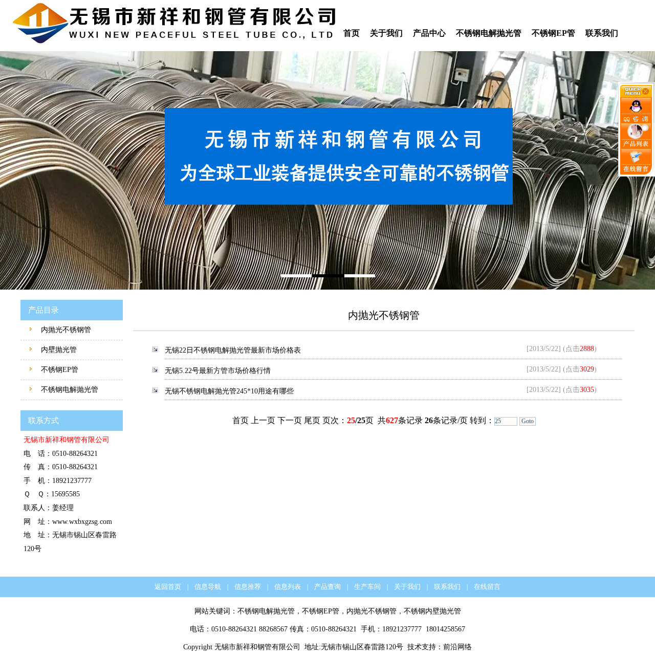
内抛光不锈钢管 (65, 330)
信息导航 (207, 586)
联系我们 (601, 33)
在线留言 (487, 586)
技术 (414, 647)
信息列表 (287, 586)
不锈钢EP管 (553, 33)
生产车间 (367, 586)
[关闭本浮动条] (636, 95)
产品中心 (429, 33)
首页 (351, 33)
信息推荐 (247, 586)
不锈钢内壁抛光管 (432, 611)
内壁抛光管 (58, 350)
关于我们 (386, 33)
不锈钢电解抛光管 (488, 33)
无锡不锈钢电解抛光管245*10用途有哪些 (229, 391)
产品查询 (327, 586)
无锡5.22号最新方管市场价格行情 (218, 371)
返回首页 (168, 586)
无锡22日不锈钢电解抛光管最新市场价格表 (233, 350)
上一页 (263, 420)
